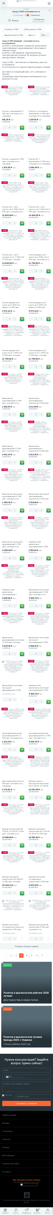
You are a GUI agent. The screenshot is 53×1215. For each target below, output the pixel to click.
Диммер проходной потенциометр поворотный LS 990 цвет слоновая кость (39, 880)
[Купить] (22, 128)
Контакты (6, 1172)
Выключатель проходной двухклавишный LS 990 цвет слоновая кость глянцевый (12, 545)
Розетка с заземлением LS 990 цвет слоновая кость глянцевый (12, 113)
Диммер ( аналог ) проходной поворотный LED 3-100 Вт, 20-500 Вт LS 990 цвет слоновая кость (39, 786)
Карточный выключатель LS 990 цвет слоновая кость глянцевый (13, 783)
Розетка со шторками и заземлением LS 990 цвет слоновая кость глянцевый (39, 113)
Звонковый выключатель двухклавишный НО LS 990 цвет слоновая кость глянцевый (40, 736)
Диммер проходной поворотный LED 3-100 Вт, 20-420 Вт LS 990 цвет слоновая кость (39, 832)
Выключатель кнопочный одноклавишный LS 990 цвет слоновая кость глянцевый (39, 593)
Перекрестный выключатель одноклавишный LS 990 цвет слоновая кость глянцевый (38, 546)
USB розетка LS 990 (33, 29)
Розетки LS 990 (11, 29)
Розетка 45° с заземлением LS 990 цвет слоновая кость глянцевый (39, 161)
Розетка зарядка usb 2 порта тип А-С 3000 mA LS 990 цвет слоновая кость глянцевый (12, 354)
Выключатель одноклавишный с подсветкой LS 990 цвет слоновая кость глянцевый (39, 401)
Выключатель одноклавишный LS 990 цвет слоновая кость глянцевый (11, 401)
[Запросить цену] (22, 700)
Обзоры (5, 1147)
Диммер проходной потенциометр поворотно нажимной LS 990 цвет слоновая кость (13, 928)
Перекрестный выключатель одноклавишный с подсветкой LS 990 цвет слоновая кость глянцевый (13, 594)
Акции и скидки (9, 1115)
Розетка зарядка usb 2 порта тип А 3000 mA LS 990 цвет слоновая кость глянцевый (39, 258)
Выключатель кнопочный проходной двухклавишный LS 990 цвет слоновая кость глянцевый (12, 690)
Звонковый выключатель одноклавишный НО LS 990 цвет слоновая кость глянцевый (12, 736)
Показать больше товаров (26, 946)
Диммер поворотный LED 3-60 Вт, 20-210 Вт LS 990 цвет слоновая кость (13, 831)
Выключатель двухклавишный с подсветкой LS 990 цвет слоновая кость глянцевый (39, 449)
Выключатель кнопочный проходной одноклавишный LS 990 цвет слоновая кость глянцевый (39, 642)
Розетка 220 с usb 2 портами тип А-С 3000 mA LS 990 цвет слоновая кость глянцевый (13, 258)
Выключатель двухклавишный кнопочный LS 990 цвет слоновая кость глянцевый (13, 641)
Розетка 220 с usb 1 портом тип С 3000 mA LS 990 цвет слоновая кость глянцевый (39, 210)
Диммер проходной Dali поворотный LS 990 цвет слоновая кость (39, 927)
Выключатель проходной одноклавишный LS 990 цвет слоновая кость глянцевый (12, 497)
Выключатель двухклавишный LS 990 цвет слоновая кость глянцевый (11, 449)
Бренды (5, 1123)
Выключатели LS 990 (13, 35)
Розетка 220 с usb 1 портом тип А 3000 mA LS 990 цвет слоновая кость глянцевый (13, 210)
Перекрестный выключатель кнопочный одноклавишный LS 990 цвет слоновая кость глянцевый (39, 690)
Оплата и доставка (10, 1163)
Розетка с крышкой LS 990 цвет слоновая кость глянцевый (13, 161)
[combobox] (6, 1077)
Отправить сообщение (26, 1103)
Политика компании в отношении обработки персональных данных (26, 1201)
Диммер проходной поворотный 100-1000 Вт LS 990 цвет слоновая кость (12, 880)
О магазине (7, 1131)
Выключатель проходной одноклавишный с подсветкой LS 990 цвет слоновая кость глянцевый (39, 497)
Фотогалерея (8, 1155)
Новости (6, 1139)
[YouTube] (27, 1195)
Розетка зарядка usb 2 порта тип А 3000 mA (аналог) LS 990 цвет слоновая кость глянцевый (13, 306)
